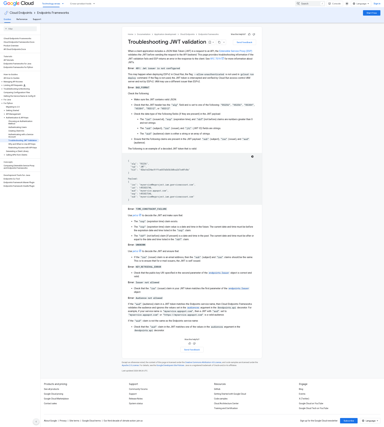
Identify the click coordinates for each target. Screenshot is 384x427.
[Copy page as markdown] (219, 42)
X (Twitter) (304, 398)
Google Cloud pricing (53, 394)
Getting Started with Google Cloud (230, 394)
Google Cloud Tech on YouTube (313, 408)
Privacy (63, 421)
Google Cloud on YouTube (311, 403)
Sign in (377, 3)
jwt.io (135, 215)
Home (130, 34)
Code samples (221, 398)
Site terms (74, 421)
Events (302, 394)
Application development (165, 34)
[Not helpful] (254, 34)
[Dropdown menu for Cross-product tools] (95, 3)
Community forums (138, 389)
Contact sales (50, 403)
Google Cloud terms (91, 421)
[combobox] (310, 3)
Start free (372, 13)
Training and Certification (226, 408)
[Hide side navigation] (36, 422)
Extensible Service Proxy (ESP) (235, 51)
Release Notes (136, 398)
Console (336, 3)
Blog (301, 389)
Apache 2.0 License (130, 365)
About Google (50, 421)
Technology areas (51, 3)
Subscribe (349, 420)
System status (136, 403)
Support (37, 19)
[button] (19, 82)
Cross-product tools (80, 3)
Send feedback (244, 42)
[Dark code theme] (252, 156)
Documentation (143, 34)
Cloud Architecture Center (226, 403)
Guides (7, 19)
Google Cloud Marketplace (56, 398)
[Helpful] (249, 34)
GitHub (217, 389)
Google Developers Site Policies (170, 365)
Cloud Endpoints (21, 13)
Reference (21, 19)
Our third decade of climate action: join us (123, 421)
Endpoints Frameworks (53, 13)
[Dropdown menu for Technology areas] (63, 3)
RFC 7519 (215, 58)
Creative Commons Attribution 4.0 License (203, 362)
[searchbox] (20, 28)
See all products (51, 389)
